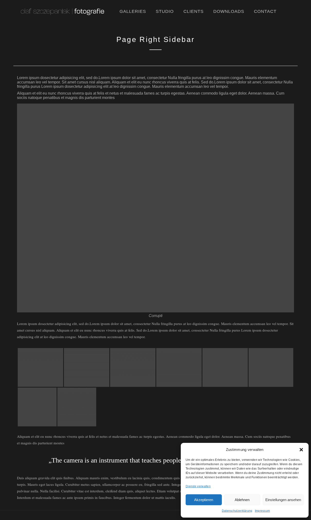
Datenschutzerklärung (237, 510)
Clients (193, 11)
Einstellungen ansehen (283, 500)
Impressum (262, 510)
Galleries (133, 11)
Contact (265, 11)
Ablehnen (242, 500)
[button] (301, 449)
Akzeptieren (203, 500)
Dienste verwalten (198, 486)
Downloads (228, 11)
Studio (165, 11)
